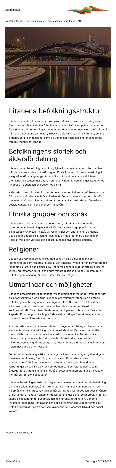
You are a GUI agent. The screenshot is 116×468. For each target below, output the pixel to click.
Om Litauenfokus (35, 21)
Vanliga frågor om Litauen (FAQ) (65, 21)
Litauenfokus (13, 9)
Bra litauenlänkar (14, 21)
